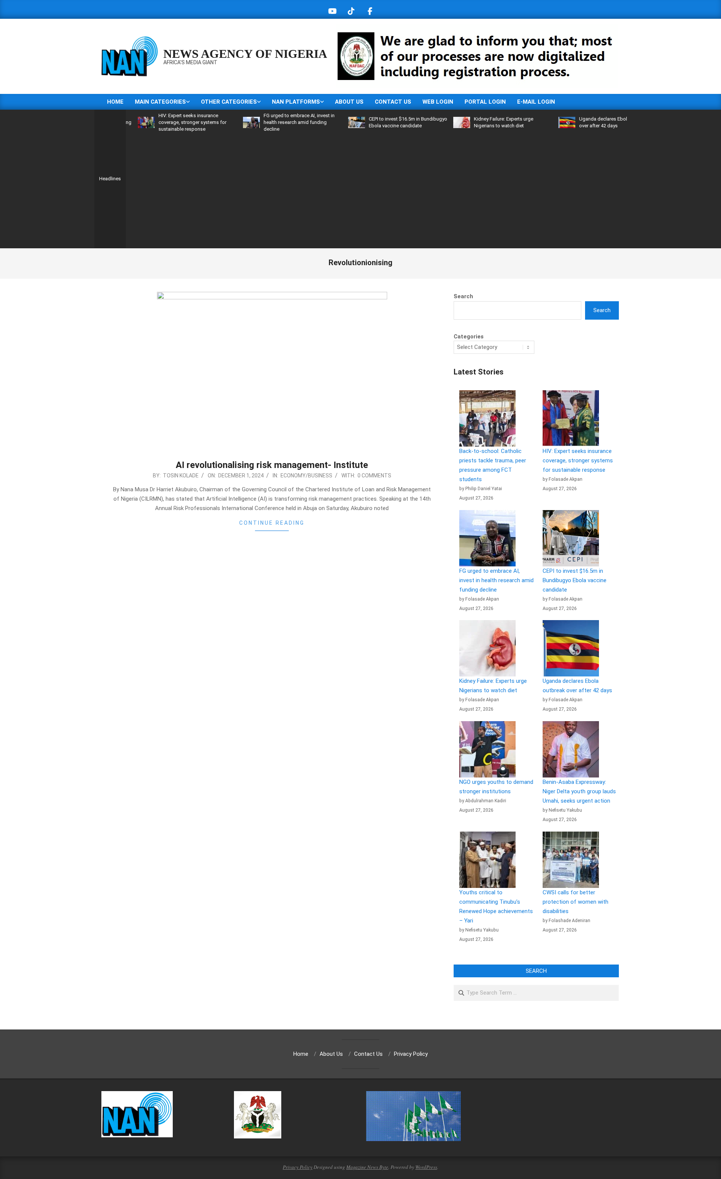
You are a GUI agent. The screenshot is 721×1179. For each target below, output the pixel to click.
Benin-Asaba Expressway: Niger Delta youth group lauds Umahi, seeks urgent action (579, 791)
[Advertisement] (376, 189)
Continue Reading (272, 523)
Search (463, 296)
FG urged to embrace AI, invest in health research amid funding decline (270, 122)
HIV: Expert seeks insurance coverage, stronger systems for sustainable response (164, 122)
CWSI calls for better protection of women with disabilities (575, 902)
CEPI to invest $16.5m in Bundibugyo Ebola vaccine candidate (574, 580)
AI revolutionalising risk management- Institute (272, 465)
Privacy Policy (297, 1167)
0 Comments (374, 476)
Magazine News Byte (367, 1167)
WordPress (426, 1167)
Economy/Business (306, 476)
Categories (469, 336)
